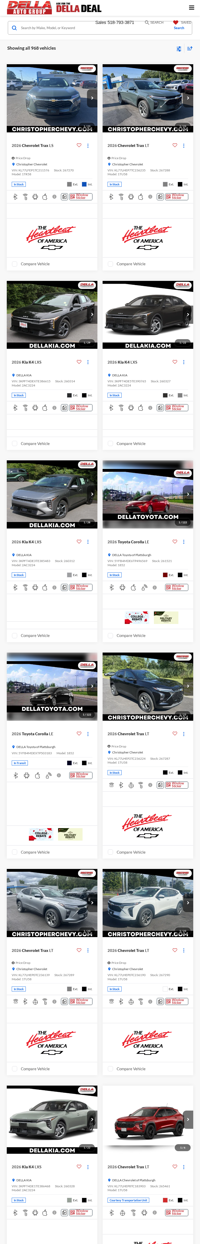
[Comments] (64, 196)
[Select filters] (179, 48)
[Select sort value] (188, 48)
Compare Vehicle (35, 263)
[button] (92, 98)
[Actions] (87, 145)
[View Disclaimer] (55, 196)
